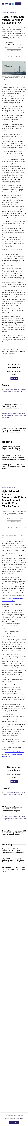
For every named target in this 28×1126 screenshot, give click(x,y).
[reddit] (17, 56)
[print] (25, 56)
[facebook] (8, 56)
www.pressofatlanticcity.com (14, 752)
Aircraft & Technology (9, 12)
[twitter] (14, 56)
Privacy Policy (19, 1118)
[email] (19, 56)
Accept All (14, 1122)
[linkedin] (11, 56)
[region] (14, 1119)
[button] (3, 4)
